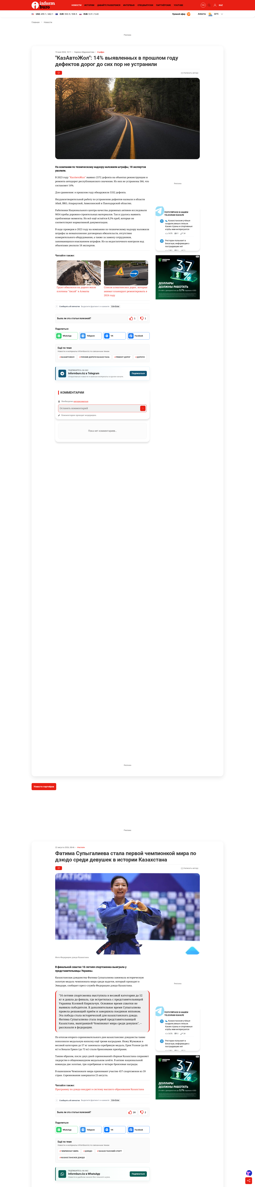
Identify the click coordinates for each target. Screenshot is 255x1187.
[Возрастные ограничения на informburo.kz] (203, 5)
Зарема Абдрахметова (84, 52)
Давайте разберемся (108, 5)
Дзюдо (88, 1151)
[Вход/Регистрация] (215, 5)
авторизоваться (81, 401)
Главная (36, 22)
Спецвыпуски (145, 5)
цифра (101, 52)
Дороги (141, 357)
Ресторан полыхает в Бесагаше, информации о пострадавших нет (177, 243)
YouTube (178, 5)
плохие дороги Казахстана (95, 357)
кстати (82, 847)
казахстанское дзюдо (73, 1157)
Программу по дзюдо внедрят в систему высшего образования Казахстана (99, 1089)
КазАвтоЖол (67, 357)
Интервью (129, 5)
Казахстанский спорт (110, 1151)
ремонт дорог (123, 357)
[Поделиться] (248, 1180)
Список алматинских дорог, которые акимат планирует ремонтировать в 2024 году (125, 291)
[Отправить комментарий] (143, 408)
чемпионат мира (70, 1151)
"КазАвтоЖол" (77, 177)
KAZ (221, 5)
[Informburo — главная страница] (44, 5)
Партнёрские (163, 5)
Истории (89, 5)
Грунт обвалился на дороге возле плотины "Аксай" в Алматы (76, 289)
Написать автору (190, 73)
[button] (210, 14)
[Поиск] (209, 5)
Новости (76, 5)
